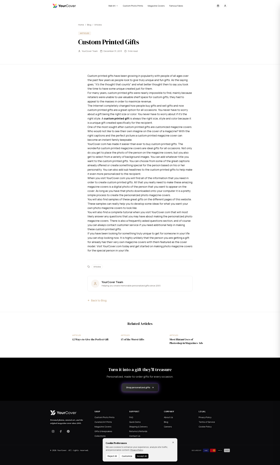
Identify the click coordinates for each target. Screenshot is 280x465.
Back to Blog (98, 300)
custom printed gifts (120, 93)
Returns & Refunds (138, 431)
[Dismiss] (173, 442)
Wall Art (112, 5)
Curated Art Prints (103, 422)
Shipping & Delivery (138, 426)
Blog (89, 24)
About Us (168, 417)
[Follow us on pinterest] (68, 431)
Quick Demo (135, 422)
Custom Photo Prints (133, 5)
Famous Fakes (176, 5)
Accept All (142, 456)
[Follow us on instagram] (53, 431)
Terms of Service (207, 422)
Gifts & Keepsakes (103, 431)
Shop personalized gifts (138, 387)
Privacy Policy (205, 417)
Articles (98, 24)
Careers (168, 426)
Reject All (112, 456)
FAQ (131, 417)
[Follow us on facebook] (61, 431)
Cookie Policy (205, 426)
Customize (127, 456)
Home (81, 24)
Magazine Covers (156, 5)
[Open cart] (218, 5)
